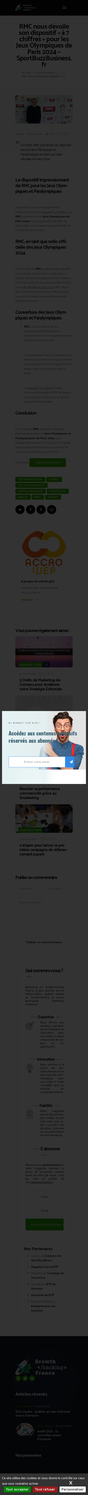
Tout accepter (17, 1489)
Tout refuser (45, 1489)
